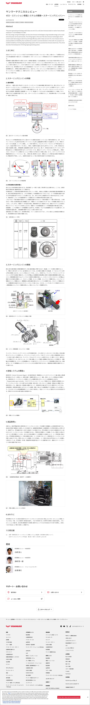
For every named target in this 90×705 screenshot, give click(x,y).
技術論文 (19, 22)
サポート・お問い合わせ (76, 2)
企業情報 (13, 619)
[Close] (87, 697)
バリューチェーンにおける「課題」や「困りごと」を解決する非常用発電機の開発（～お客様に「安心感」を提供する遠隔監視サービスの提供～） (75, 93)
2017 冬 (10, 22)
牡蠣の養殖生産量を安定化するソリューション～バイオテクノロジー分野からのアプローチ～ (75, 59)
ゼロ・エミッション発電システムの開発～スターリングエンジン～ (53, 619)
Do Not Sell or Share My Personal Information (69, 697)
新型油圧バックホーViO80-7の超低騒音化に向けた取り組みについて (75, 75)
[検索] (83, 5)
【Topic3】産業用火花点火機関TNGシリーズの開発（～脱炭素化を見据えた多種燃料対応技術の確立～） (75, 42)
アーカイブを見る (72, 109)
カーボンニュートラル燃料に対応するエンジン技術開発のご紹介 (75, 16)
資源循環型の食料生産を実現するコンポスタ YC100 (75, 101)
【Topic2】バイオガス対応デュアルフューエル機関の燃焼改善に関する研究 (75, 34)
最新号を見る (71, 105)
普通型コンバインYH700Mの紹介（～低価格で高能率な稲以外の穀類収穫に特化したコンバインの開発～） (75, 83)
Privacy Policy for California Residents (12, 701)
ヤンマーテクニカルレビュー (30, 619)
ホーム (7, 619)
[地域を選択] (83, 1)
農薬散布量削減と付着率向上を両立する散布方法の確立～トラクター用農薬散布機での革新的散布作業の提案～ (75, 67)
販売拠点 (69, 2)
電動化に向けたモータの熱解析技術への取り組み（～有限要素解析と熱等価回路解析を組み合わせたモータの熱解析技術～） (75, 51)
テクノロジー (29, 22)
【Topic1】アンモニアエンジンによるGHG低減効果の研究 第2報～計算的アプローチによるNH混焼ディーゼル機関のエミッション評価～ (75, 25)
